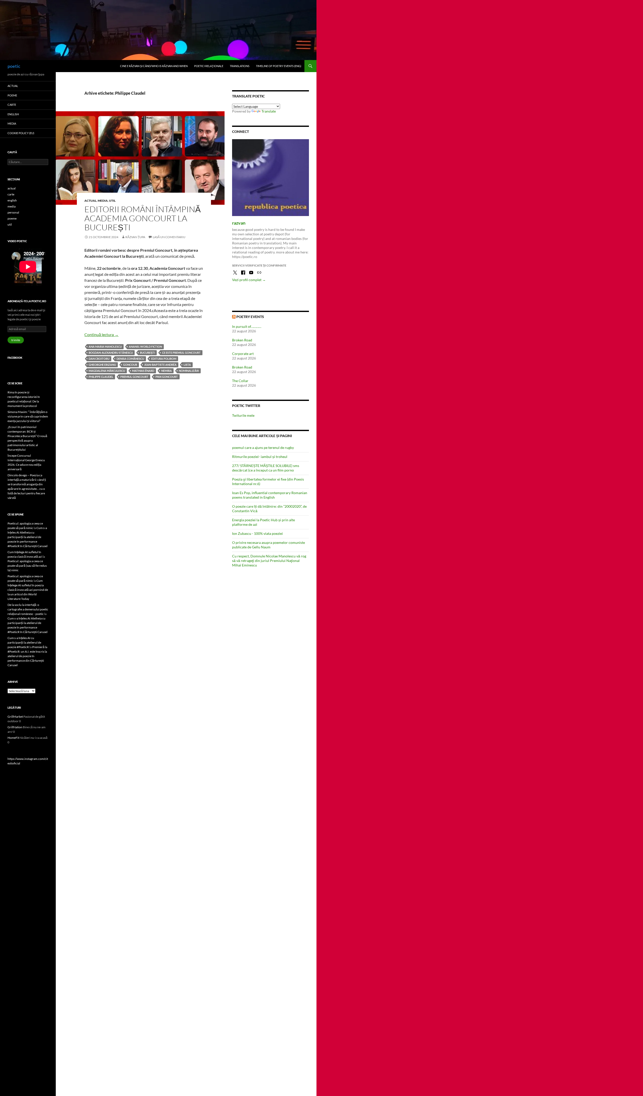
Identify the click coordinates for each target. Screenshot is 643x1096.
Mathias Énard (143, 370)
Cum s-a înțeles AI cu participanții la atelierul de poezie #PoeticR (24, 642)
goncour (130, 364)
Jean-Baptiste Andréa (160, 364)
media (103, 200)
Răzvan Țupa (135, 237)
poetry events (250, 317)
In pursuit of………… (246, 326)
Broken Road (242, 340)
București (147, 352)
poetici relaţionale (208, 66)
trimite (15, 340)
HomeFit (13, 738)
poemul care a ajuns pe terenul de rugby (263, 447)
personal (13, 212)
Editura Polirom (163, 358)
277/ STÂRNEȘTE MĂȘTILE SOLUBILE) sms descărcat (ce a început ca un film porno (265, 467)
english (13, 114)
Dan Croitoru (99, 358)
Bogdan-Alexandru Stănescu (111, 352)
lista (187, 364)
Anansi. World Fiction (145, 346)
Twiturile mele (243, 415)
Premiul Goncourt (134, 376)
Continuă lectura (101, 334)
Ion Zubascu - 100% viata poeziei (257, 533)
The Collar (240, 381)
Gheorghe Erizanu (102, 364)
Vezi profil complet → (249, 280)
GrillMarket (15, 716)
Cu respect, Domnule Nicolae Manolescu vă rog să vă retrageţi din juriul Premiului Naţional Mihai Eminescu (269, 560)
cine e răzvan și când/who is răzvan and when (154, 66)
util (112, 200)
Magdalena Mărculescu (107, 370)
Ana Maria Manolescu (105, 346)
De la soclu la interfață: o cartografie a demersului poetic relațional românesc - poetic (28, 609)
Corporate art (243, 353)
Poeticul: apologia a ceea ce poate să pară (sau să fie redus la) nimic (27, 565)
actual (90, 200)
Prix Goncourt (166, 376)
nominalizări (189, 370)
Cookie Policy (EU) (21, 133)
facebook (15, 357)
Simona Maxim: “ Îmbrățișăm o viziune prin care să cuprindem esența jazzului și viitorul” (28, 416)
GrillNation (15, 727)
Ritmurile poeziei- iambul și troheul (259, 456)
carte (12, 104)
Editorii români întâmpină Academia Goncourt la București (142, 218)
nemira (166, 370)
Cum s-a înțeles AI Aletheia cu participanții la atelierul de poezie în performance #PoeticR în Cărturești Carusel (27, 537)
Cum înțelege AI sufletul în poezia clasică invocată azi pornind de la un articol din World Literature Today (28, 590)
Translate (268, 111)
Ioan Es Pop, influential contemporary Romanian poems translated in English (269, 495)
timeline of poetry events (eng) (278, 66)
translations (239, 66)
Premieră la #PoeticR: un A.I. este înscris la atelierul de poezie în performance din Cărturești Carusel (27, 656)
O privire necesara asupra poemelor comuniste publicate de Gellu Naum (268, 544)
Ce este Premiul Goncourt (181, 352)
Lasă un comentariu (169, 237)
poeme (12, 95)
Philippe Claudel (101, 376)
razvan (238, 223)
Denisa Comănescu (130, 358)
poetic (14, 66)
